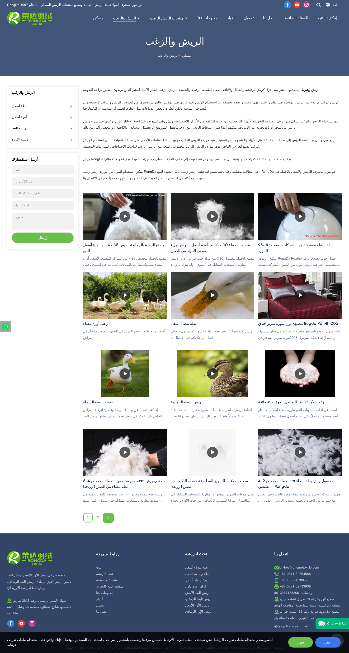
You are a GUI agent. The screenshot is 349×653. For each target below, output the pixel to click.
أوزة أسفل (19, 117)
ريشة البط (19, 128)
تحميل (249, 18)
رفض (328, 642)
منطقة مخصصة (107, 580)
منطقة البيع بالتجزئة (109, 586)
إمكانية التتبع (327, 18)
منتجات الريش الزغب (167, 18)
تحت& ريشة (104, 574)
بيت (98, 567)
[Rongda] (5, 326)
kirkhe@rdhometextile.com (299, 567)
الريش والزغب (124, 18)
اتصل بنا (269, 18)
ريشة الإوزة (20, 139)
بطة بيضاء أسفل (196, 567)
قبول (300, 642)
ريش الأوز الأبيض (197, 605)
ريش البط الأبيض (197, 593)
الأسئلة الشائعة (296, 18)
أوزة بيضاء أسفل (196, 580)
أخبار (231, 18)
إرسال (42, 238)
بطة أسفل (19, 106)
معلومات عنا (207, 18)
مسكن (98, 18)
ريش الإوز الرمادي (198, 611)
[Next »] (108, 518)
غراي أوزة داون (196, 586)
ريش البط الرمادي (198, 599)
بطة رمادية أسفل (197, 574)
